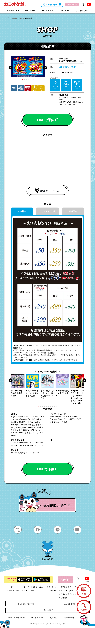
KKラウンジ (68, 604)
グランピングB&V (25, 604)
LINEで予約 (46, 119)
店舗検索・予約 (13, 10)
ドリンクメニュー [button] (55, 85)
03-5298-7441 (68, 67)
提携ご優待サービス (68, 587)
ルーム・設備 (30, 10)
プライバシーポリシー (16, 617)
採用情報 (71, 4)
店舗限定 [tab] (73, 211)
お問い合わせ (69, 617)
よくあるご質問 (82, 10)
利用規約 (53, 617)
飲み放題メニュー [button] (77, 85)
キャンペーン (65, 10)
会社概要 (64, 597)
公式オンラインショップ (70, 594)
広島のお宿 (46, 610)
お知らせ (52, 590)
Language (51, 4)
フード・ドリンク (47, 10)
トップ (6, 18)
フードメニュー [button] (66, 84)
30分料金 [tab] (22, 211)
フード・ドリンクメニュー (34, 587)
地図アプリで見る (50, 190)
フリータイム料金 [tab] (47, 211)
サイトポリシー (37, 617)
